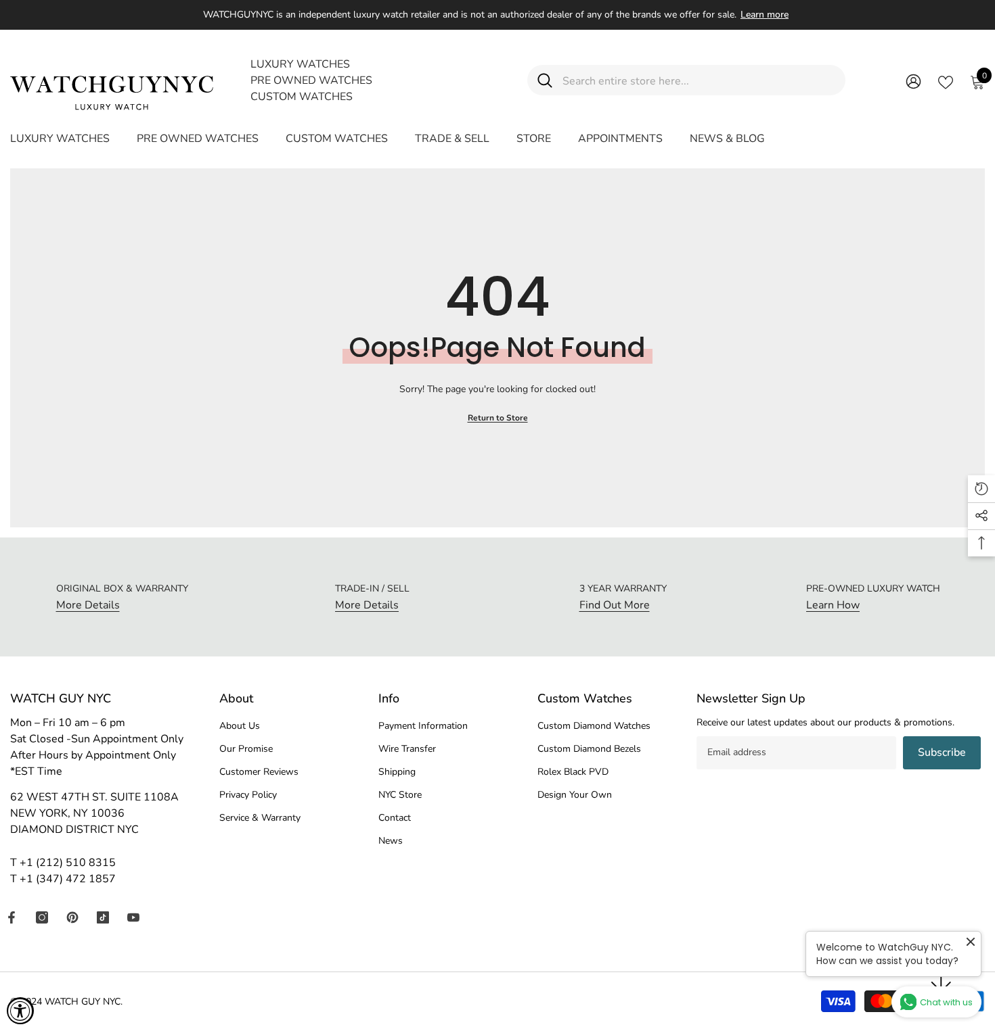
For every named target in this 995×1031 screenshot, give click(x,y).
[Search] (686, 80)
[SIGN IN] (913, 81)
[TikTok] (103, 917)
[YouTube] (133, 917)
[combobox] (698, 80)
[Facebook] (11, 917)
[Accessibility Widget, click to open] (20, 1010)
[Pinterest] (72, 917)
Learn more (764, 14)
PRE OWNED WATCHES (311, 80)
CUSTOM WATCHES (301, 96)
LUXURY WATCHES (300, 64)
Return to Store (498, 417)
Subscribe (942, 752)
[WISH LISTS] (945, 81)
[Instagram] (42, 917)
